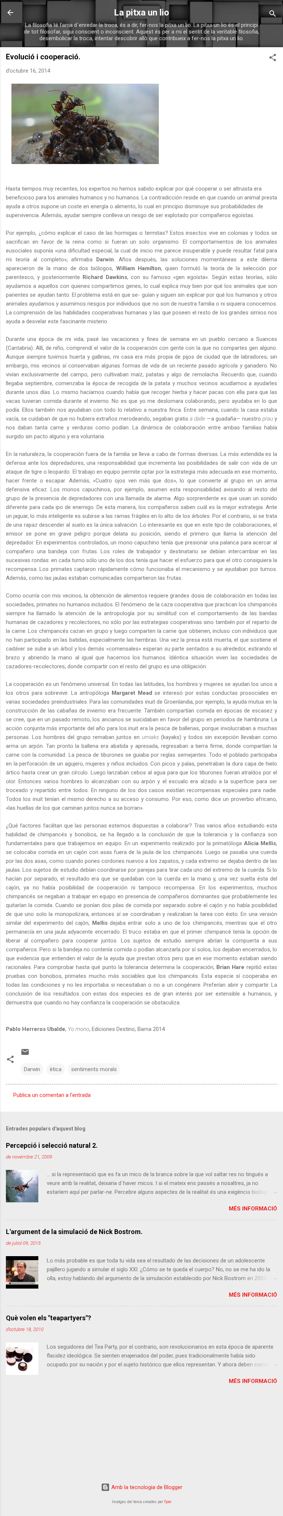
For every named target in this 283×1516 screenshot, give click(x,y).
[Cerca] (272, 15)
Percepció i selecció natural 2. (52, 1145)
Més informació (253, 1208)
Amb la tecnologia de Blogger (146, 1487)
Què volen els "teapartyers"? (48, 1318)
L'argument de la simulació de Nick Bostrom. (74, 1232)
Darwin (32, 1069)
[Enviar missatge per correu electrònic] (25, 1054)
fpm (167, 1501)
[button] (272, 59)
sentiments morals (94, 1069)
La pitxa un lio (141, 12)
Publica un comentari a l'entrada (52, 1095)
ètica (56, 1069)
